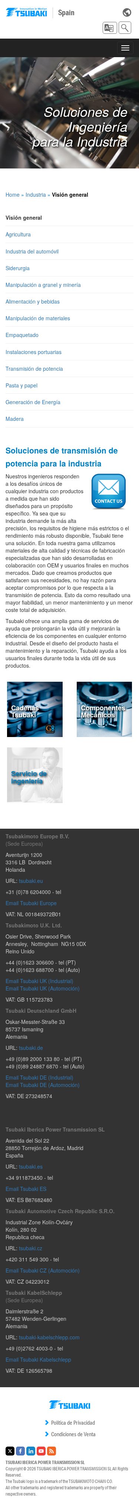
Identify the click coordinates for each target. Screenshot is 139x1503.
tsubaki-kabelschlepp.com (49, 1337)
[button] (110, 27)
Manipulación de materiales (38, 318)
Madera (15, 418)
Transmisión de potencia (34, 368)
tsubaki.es (31, 1166)
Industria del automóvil (32, 251)
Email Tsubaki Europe (31, 903)
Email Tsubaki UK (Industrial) (39, 981)
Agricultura (18, 234)
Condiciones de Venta (73, 1434)
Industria (36, 194)
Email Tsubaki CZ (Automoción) (43, 1270)
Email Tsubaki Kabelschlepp (38, 1359)
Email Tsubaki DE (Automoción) (43, 1084)
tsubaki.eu (31, 880)
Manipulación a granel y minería (43, 284)
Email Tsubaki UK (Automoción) (43, 988)
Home (13, 194)
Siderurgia (18, 268)
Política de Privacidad (73, 1422)
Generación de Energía (33, 402)
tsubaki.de (31, 1047)
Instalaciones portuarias (34, 352)
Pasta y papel (21, 385)
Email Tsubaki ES (26, 1188)
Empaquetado (22, 334)
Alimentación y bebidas (33, 301)
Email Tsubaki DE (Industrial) (39, 1077)
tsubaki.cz (30, 1248)
